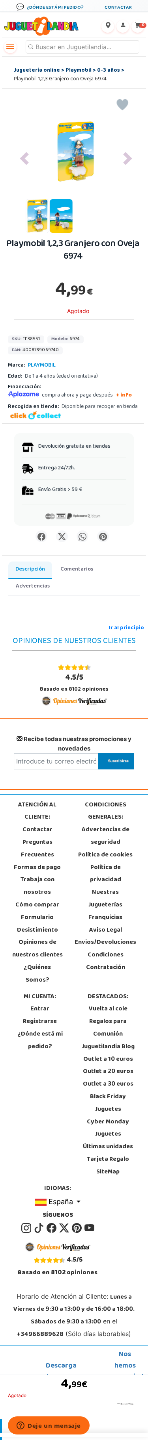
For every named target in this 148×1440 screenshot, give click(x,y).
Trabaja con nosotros (37, 886)
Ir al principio (126, 628)
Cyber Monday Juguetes (108, 1128)
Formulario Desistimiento (37, 924)
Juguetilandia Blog (108, 1047)
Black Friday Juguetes (108, 1103)
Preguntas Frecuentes (37, 849)
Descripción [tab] (30, 569)
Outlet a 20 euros (108, 1072)
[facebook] (52, 1228)
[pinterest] (77, 1228)
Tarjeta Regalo (108, 1159)
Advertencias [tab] (33, 586)
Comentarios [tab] (76, 569)
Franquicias (105, 918)
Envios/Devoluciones (105, 942)
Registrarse (40, 1022)
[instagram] (27, 1228)
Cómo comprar (37, 905)
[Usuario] (122, 26)
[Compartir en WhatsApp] (82, 536)
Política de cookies (105, 855)
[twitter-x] (64, 1228)
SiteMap (108, 1172)
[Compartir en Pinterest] (103, 536)
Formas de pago (37, 868)
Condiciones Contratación (105, 961)
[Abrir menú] (10, 47)
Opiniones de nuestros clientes (37, 949)
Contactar (37, 830)
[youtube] (89, 1228)
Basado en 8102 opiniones (74, 683)
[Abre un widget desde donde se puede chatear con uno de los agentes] (49, 1426)
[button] (24, 158)
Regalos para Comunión (108, 1028)
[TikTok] (39, 1228)
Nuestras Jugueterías (105, 899)
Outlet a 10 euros (108, 1059)
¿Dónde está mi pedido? (40, 1040)
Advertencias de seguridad (105, 836)
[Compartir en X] (62, 536)
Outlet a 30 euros (108, 1084)
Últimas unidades (108, 1147)
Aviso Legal (105, 930)
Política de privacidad (105, 874)
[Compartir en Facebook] (41, 536)
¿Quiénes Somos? (37, 974)
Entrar (39, 1009)
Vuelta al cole (108, 1009)
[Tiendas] (107, 26)
